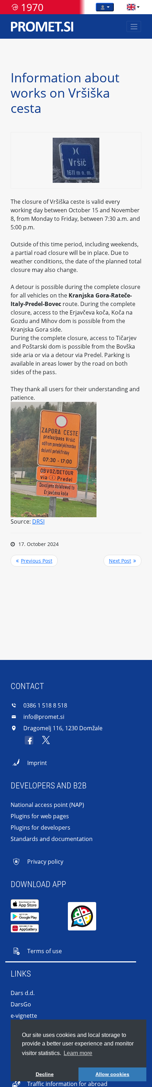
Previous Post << (34, 561)
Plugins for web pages (40, 816)
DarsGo (21, 1004)
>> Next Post (122, 561)
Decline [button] (45, 1074)
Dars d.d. (23, 993)
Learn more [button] (78, 1053)
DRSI (38, 521)
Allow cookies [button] (112, 1074)
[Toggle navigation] (134, 26)
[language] (131, 7)
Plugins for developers (40, 827)
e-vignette (24, 1016)
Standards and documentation (52, 839)
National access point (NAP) (47, 805)
